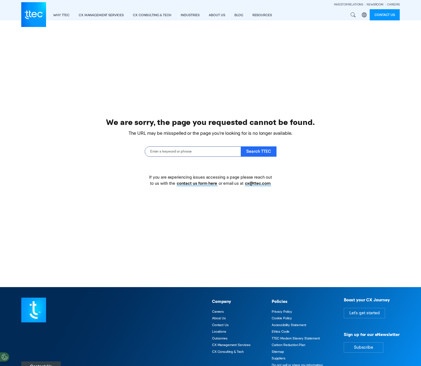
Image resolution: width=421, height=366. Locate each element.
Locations (219, 331)
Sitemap (278, 352)
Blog (238, 15)
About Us (219, 318)
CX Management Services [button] (101, 15)
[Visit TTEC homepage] (33, 309)
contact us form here (197, 183)
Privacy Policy (282, 311)
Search (353, 14)
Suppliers (278, 358)
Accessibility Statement (289, 325)
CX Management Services (231, 345)
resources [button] (262, 15)
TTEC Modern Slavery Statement (296, 338)
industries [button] (190, 15)
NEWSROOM (375, 4)
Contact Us (220, 325)
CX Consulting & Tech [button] (152, 15)
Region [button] (364, 14)
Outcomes (220, 338)
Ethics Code (280, 331)
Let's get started (364, 313)
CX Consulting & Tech (228, 352)
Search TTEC (258, 151)
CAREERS (393, 4)
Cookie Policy (282, 318)
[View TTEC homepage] (33, 14)
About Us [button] (217, 15)
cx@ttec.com (258, 183)
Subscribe (363, 347)
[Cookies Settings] (4, 357)
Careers (218, 311)
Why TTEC (61, 15)
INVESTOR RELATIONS (348, 4)
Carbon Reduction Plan (288, 345)
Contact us (385, 15)
